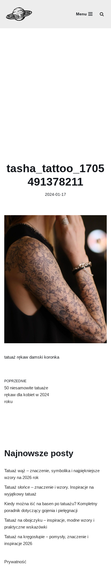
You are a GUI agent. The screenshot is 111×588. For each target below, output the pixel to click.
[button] (102, 14)
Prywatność (15, 561)
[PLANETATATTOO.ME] (19, 14)
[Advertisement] (55, 86)
